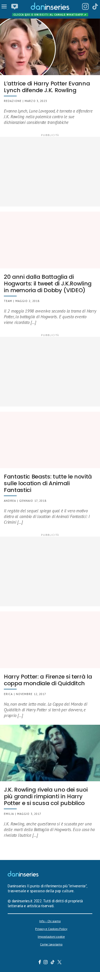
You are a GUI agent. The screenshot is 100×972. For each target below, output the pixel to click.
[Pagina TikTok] (95, 6)
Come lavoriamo (51, 944)
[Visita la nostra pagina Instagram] (46, 963)
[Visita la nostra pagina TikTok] (53, 963)
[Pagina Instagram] (85, 6)
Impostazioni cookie (51, 936)
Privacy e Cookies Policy (51, 929)
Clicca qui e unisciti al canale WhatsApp (50, 14)
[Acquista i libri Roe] (14, 6)
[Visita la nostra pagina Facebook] (39, 963)
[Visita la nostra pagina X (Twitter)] (59, 963)
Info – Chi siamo (50, 921)
